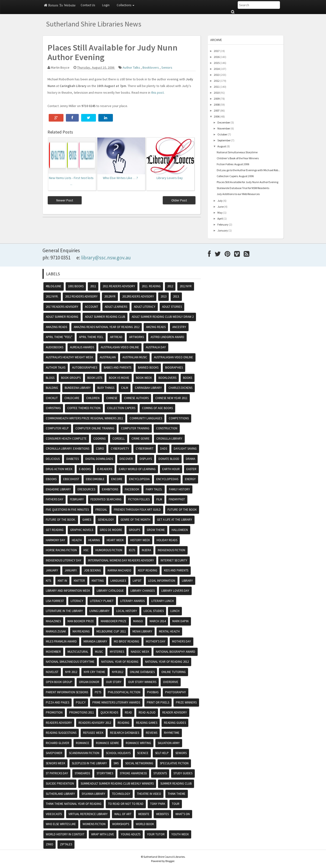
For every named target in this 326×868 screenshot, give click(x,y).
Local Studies (154, 611)
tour (175, 804)
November (223, 128)
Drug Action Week (59, 469)
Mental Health (169, 631)
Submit (232, 12)
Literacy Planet (102, 601)
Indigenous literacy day (63, 560)
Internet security (174, 560)
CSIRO (100, 449)
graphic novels (81, 530)
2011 (217, 86)
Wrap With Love (102, 834)
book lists (94, 378)
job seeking (92, 570)
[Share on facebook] (72, 118)
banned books (148, 367)
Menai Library (142, 631)
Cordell (118, 439)
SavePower (54, 753)
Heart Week (115, 540)
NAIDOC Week (140, 652)
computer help (57, 428)
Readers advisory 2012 (95, 723)
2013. (176, 296)
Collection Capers (121, 408)
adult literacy (144, 307)
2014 (217, 69)
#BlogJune (53, 286)
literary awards (132, 601)
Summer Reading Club (176, 783)
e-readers (104, 469)
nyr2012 (117, 672)
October (222, 134)
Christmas (53, 408)
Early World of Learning (137, 469)
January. (71, 570)
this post (157, 92)
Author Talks (132, 67)
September (224, 140)
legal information (161, 581)
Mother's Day (155, 641)
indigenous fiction (171, 550)
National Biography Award (175, 652)
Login (106, 5)
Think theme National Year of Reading (73, 804)
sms (116, 763)
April (220, 218)
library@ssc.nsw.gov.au (106, 257)
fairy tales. (154, 489)
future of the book (182, 510)
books (187, 378)
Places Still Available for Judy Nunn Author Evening (247, 182)
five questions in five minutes (67, 510)
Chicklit (52, 398)
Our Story (113, 682)
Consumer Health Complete (66, 439)
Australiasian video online (173, 357)
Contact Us (88, 5)
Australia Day (156, 347)
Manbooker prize (113, 621)
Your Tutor (156, 834)
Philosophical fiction (124, 692)
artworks (136, 337)
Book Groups (71, 378)
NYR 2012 (71, 672)
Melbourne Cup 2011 (111, 631)
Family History (179, 489)
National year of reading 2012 (167, 662)
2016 (217, 57)
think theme (176, 794)
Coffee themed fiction (83, 408)
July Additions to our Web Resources (238, 194)
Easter (191, 469)
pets (98, 692)
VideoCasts (54, 814)
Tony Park (157, 804)
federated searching (105, 499)
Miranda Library (95, 641)
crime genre (140, 439)
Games (86, 520)
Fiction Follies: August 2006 (233, 164)
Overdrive (170, 682)
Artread (116, 337)
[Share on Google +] (56, 118)
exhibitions (110, 489)
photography (175, 692)
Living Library (99, 611)
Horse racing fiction (61, 550)
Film (159, 499)
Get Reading (54, 530)
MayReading (81, 631)
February (222, 224)
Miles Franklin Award (61, 641)
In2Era (146, 550)
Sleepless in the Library (89, 763)
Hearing (94, 540)
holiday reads (167, 540)
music (99, 652)
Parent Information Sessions (67, 692)
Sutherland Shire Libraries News (93, 23)
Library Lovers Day (175, 591)
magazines (53, 621)
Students (160, 773)
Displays (146, 459)
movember (53, 652)
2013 (217, 75)
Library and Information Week (68, 591)
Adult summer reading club (105, 317)
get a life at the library (174, 520)
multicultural (78, 652)
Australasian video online (120, 347)
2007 (217, 110)
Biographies (174, 367)
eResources (86, 489)
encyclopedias (167, 479)
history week (140, 540)
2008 (217, 104)
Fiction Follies (139, 499)
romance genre (107, 743)
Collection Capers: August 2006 (235, 176)
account (91, 307)
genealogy (106, 520)
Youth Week (180, 834)
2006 (217, 116)
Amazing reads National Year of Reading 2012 (106, 327)
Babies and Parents (117, 367)
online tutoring (173, 672)
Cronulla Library (169, 439)
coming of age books (157, 408)
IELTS (132, 550)
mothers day (181, 641)
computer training (135, 428)
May (220, 212)
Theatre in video (149, 794)
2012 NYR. (52, 296)
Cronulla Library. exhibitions (67, 449)
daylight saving (185, 449)
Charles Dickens (180, 388)
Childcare (71, 398)
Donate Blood (168, 459)
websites (162, 814)
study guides (183, 773)
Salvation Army (169, 743)
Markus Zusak (56, 631)
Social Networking (139, 763)
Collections (124, 5)
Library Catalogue (110, 591)
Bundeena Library (78, 388)
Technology (121, 794)
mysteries (117, 652)
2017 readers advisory (62, 307)
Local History (126, 611)
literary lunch (162, 601)
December (223, 122)
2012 (217, 80)
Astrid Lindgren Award (167, 337)
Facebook (132, 489)
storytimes (105, 773)
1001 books (76, 286)
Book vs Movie (119, 378)
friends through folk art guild (137, 510)
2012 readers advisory (81, 296)
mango (138, 621)
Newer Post (64, 200)
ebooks (51, 479)
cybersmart (144, 449)
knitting (98, 581)
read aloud (147, 712)
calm (124, 388)
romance (82, 743)
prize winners (186, 702)
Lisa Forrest (55, 601)
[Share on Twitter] (88, 118)
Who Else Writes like (61, 824)
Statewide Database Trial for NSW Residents (243, 188)
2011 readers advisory (119, 286)
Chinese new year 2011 (171, 398)
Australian (108, 357)
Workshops (120, 824)
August (221, 146)
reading (123, 723)
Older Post (179, 200)
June (220, 206)
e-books (85, 469)
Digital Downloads (99, 459)
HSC (86, 550)
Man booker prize (81, 621)
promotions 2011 (81, 712)
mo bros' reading (126, 641)
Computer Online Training (94, 428)
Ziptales (66, 844)
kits (48, 581)
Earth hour (171, 469)
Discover (126, 459)
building (52, 388)
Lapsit (137, 581)
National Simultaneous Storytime (237, 152)
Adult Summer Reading (62, 317)
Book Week (144, 378)
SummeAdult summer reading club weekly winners (117, 783)
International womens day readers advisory (121, 560)
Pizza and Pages (57, 702)
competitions (179, 418)
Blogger (169, 861)
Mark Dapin (180, 621)
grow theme (156, 530)
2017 (217, 51)
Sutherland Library (60, 794)
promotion (54, 712)
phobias (152, 692)
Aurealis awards (82, 347)
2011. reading (151, 286)
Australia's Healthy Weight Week (69, 357)
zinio (49, 844)
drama (190, 459)
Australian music (134, 357)
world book (145, 824)
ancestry (179, 327)
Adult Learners (116, 307)
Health (77, 540)
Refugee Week (93, 733)
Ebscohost (71, 479)
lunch (174, 611)
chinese (111, 398)
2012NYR (110, 296)
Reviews (151, 733)
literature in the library (64, 611)
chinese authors (136, 398)
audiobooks (54, 347)
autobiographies (84, 367)
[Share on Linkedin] (105, 118)
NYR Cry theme (94, 672)
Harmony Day (55, 540)
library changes (143, 591)
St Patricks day (57, 773)
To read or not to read (125, 804)
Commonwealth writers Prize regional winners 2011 (84, 418)
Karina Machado (119, 570)
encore (116, 479)
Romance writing (138, 743)
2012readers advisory (138, 296)
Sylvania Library (93, 794)
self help (162, 753)
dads (163, 449)
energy (190, 479)
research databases (124, 733)
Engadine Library (58, 489)
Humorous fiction (108, 550)
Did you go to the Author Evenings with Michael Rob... (248, 170)
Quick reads (109, 712)
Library (187, 581)
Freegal (101, 510)
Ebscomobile (95, 479)
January (222, 230)
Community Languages (146, 418)
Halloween (180, 530)
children (93, 398)
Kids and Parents (176, 570)
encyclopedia (139, 479)
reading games (146, 723)
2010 (217, 92)
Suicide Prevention (60, 783)
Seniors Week (55, 763)
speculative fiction (174, 763)
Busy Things (105, 388)
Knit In (62, 581)
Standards (82, 773)
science (142, 753)
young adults (130, 834)
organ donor (89, 682)
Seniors (166, 67)
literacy (77, 601)
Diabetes (72, 459)
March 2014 (158, 621)
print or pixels (158, 702)
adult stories (172, 307)
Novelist (52, 672)
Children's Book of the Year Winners (238, 158)
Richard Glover (57, 743)
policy (81, 702)
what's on (182, 814)
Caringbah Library (148, 388)
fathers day (54, 499)
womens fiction (94, 824)
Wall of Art (122, 814)
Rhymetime (171, 733)
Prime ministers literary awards (116, 702)
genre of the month (135, 520)
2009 (217, 98)
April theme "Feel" (59, 337)
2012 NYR (186, 286)
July (220, 200)
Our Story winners (142, 682)
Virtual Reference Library (88, 814)
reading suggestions (61, 733)
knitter (79, 581)
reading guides (175, 723)
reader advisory (174, 712)
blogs (50, 378)
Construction (166, 428)
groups (134, 530)
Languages (118, 581)
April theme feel (91, 337)
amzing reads (156, 327)
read (128, 712)
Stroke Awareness (133, 773)
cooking (99, 439)
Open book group (59, 682)
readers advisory (59, 723)
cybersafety (120, 449)
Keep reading (147, 570)
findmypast (177, 499)
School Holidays (118, 753)
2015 (217, 63)
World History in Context (65, 834)
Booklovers (151, 67)
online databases (142, 672)
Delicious (53, 459)
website (143, 814)
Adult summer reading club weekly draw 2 (163, 317)
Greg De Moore (111, 530)
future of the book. (61, 520)
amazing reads (56, 327)
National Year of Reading (119, 662)
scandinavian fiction (84, 753)
